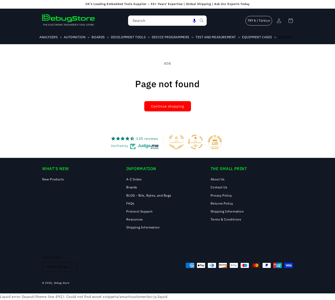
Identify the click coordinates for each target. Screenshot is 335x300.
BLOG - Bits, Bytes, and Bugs (148, 195)
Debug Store (62, 283)
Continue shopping (167, 106)
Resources (134, 219)
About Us (218, 179)
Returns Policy (222, 203)
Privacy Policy (221, 195)
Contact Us (219, 187)
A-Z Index (134, 179)
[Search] (202, 20)
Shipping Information (143, 227)
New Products (53, 179)
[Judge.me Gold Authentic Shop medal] (176, 142)
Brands (131, 187)
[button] (194, 20)
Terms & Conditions (226, 219)
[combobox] (167, 20)
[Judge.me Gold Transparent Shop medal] (195, 142)
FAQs (130, 203)
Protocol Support (139, 211)
